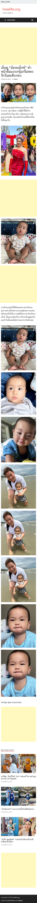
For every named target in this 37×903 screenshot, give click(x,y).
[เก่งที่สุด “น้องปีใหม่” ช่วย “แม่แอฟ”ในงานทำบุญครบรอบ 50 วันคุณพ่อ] (18, 773)
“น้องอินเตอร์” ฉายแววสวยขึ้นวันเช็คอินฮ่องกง (17, 809)
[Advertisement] (18, 46)
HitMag (20, 900)
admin (16, 79)
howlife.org (11, 9)
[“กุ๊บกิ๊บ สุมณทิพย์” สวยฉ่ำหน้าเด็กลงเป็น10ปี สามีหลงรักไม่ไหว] (18, 836)
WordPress (11, 900)
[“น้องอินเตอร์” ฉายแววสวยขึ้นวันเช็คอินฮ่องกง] (18, 806)
